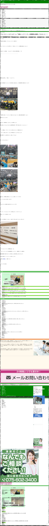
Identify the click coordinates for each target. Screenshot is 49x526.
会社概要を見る (35, 413)
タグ (34, 389)
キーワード (34, 386)
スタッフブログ (2, 32)
